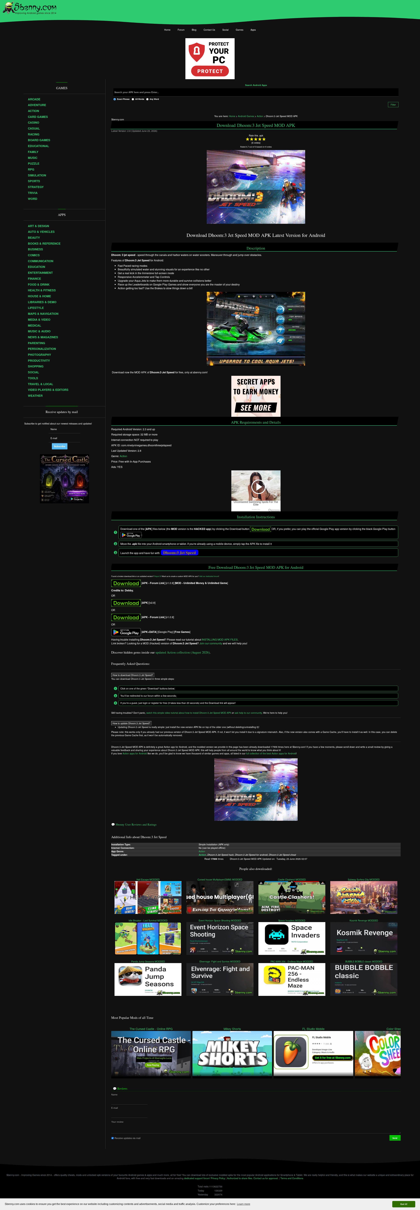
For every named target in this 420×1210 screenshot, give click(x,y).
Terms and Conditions (291, 1178)
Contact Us (209, 29)
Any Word (154, 99)
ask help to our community (248, 712)
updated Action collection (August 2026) (183, 652)
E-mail (114, 1108)
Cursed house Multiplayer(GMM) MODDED (220, 879)
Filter (393, 104)
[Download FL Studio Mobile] (313, 1053)
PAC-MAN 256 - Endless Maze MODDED (292, 961)
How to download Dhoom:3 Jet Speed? (133, 674)
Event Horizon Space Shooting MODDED (220, 920)
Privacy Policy (218, 1178)
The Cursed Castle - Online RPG (151, 1029)
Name (114, 1094)
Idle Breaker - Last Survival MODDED (148, 920)
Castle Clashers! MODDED (292, 879)
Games (239, 29)
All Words (139, 99)
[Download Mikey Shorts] (232, 1053)
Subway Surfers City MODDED (364, 879)
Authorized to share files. (240, 1178)
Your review (117, 1121)
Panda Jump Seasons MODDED (148, 961)
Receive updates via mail (127, 1138)
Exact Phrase (123, 99)
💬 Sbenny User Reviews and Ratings (134, 824)
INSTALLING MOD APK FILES (220, 639)
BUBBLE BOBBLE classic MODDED (363, 961)
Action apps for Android (135, 753)
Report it (157, 576)
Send (395, 1138)
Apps (253, 29)
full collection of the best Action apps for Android (271, 753)
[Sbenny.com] (29, 7)
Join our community (211, 643)
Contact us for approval (265, 1178)
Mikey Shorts (232, 1029)
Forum (181, 29)
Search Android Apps (256, 85)
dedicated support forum (197, 1178)
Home (167, 29)
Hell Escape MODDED (148, 879)
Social (225, 29)
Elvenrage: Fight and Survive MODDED (220, 961)
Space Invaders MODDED (291, 920)
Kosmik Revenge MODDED (364, 920)
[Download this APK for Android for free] (126, 583)
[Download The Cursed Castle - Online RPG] (151, 1053)
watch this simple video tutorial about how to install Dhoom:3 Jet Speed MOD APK (188, 712)
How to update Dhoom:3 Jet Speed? (131, 723)
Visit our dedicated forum (209, 576)
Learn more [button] (243, 1204)
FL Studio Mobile (313, 1029)
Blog (194, 29)
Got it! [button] (403, 1204)
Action (123, 456)
